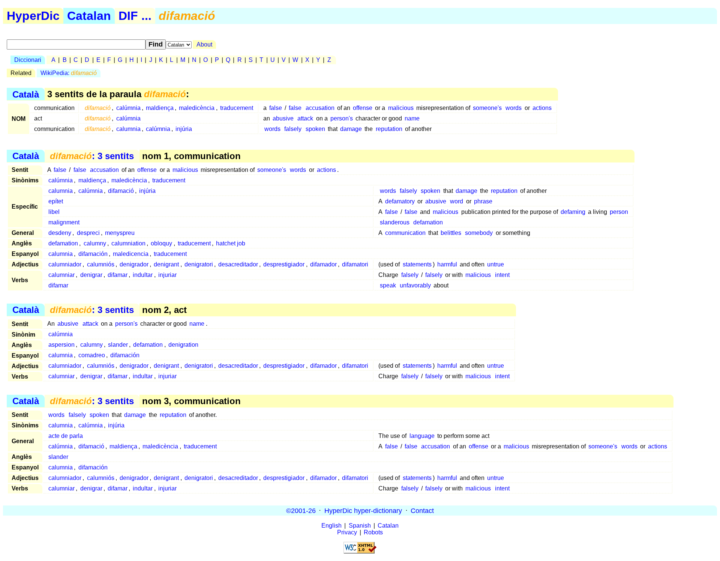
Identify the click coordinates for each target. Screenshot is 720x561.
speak (388, 285)
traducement (236, 108)
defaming (573, 212)
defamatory (400, 201)
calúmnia (128, 108)
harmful (447, 264)
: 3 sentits (92, 156)
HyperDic (33, 16)
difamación (93, 254)
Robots (373, 532)
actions (542, 108)
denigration (183, 344)
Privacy (347, 532)
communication (405, 233)
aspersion (61, 344)
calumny (95, 243)
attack (305, 118)
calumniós (100, 264)
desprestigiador (283, 264)
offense (362, 108)
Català (25, 94)
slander (118, 344)
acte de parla (65, 436)
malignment (64, 222)
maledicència (196, 108)
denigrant (166, 264)
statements (417, 264)
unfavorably (415, 285)
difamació (121, 191)
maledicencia (130, 254)
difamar (118, 275)
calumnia (128, 129)
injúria (184, 129)
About (204, 44)
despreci (88, 233)
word (456, 201)
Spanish (360, 525)
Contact (422, 510)
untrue (495, 264)
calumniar (61, 275)
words (514, 108)
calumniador (64, 264)
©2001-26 (301, 510)
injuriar (167, 275)
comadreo (91, 355)
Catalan (89, 16)
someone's (487, 108)
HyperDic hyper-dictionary (363, 510)
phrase (483, 201)
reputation (389, 129)
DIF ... (135, 16)
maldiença (160, 108)
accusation (320, 108)
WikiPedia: (68, 73)
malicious (401, 108)
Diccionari (27, 60)
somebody (479, 233)
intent (502, 275)
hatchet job (230, 243)
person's (341, 118)
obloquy (161, 243)
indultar (143, 275)
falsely (293, 129)
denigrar (91, 275)
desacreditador (238, 264)
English (331, 525)
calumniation (128, 243)
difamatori (355, 264)
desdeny (59, 233)
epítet (55, 201)
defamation (428, 222)
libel (54, 212)
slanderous (395, 222)
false (275, 108)
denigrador (134, 264)
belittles (451, 233)
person (619, 212)
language (422, 436)
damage (351, 129)
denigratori (198, 264)
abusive (283, 118)
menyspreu (120, 233)
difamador (323, 264)
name (412, 118)
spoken (315, 129)
